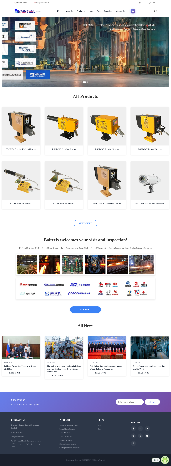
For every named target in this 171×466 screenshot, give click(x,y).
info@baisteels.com (42, 2)
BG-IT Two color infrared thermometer (149, 203)
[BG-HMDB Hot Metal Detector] (107, 126)
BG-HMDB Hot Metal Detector (107, 149)
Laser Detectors (64, 433)
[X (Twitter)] (147, 428)
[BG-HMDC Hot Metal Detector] (150, 126)
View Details (85, 223)
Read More (14, 373)
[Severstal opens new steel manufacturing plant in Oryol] (150, 347)
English (150, 3)
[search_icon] (155, 11)
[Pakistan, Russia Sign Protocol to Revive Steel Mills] (21, 347)
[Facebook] (133, 428)
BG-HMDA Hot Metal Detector (64, 149)
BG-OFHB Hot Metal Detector (21, 203)
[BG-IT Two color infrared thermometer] (150, 180)
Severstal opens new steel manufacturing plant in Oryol (149, 367)
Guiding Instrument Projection (69, 448)
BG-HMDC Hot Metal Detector (150, 149)
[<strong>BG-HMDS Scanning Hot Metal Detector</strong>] (21, 126)
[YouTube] (147, 435)
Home (59, 11)
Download (108, 11)
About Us (69, 11)
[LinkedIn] (140, 435)
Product (80, 11)
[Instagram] (140, 428)
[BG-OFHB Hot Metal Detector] (21, 180)
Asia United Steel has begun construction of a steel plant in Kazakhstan (106, 367)
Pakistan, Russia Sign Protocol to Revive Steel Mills (20, 367)
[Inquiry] (139, 2)
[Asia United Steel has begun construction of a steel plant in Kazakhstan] (107, 347)
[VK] (133, 443)
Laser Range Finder (65, 436)
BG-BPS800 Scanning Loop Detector (107, 203)
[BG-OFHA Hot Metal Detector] (64, 180)
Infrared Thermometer (66, 440)
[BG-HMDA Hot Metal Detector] (64, 126)
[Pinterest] (133, 435)
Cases (99, 429)
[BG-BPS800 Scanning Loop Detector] (107, 180)
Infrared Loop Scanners (67, 429)
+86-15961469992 (22, 2)
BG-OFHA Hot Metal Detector (63, 203)
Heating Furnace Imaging (67, 444)
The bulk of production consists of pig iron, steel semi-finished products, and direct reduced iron (64, 369)
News (91, 11)
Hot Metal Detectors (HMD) (68, 425)
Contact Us (120, 11)
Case (99, 11)
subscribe (152, 402)
